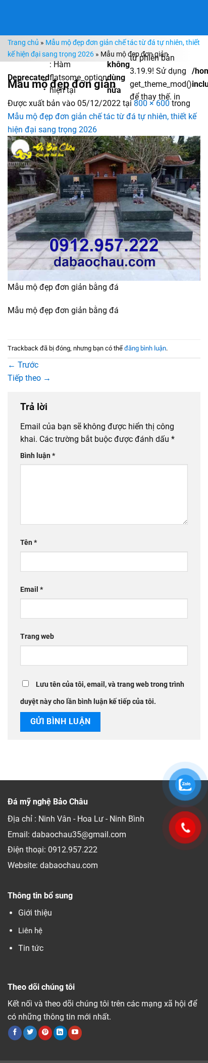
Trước (23, 365)
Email (31, 589)
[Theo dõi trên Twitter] (30, 1033)
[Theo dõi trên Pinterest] (45, 1033)
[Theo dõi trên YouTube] (75, 1033)
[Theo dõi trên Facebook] (15, 1033)
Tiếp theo (29, 378)
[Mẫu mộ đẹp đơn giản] (104, 208)
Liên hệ (30, 930)
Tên (28, 542)
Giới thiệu (35, 913)
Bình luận (37, 455)
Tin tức (30, 948)
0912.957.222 (72, 849)
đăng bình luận (145, 348)
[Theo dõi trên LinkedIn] (60, 1033)
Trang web (37, 636)
